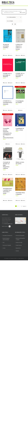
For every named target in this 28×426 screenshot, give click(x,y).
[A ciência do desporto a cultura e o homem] (20, 35)
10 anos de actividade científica (6, 46)
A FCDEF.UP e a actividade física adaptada (7, 102)
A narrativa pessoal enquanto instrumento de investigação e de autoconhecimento (8, 133)
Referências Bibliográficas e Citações (20, 239)
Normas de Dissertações (20, 235)
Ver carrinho (23, 12)
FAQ (3, 242)
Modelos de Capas (19, 242)
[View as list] (15, 24)
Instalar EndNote (19, 245)
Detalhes (10, 55)
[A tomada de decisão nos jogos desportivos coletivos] (7, 153)
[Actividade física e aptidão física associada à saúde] (7, 182)
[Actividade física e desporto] (20, 184)
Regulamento (18, 248)
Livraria (4, 248)
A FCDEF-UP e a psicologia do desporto (7, 75)
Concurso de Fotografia (7, 245)
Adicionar (5, 55)
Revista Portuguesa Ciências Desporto (6, 239)
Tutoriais (17, 250)
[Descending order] (20, 17)
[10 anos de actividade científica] (7, 35)
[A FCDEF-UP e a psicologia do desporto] (7, 65)
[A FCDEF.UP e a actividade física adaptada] (7, 92)
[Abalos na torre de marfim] (20, 153)
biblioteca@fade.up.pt (8, 223)
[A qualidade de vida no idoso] (20, 119)
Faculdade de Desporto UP (7, 235)
